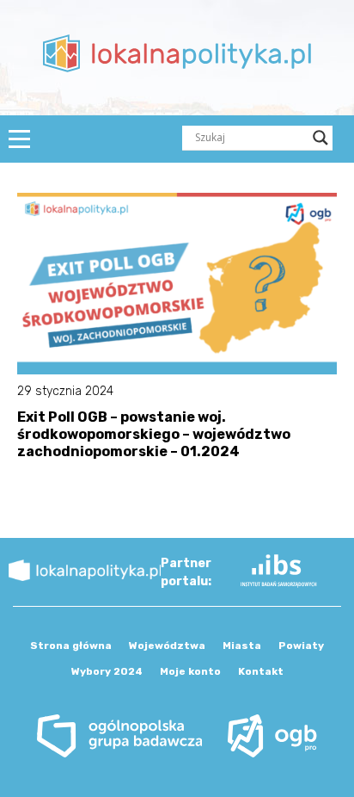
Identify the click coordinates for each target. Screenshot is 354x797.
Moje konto (190, 671)
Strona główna (71, 645)
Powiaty (301, 645)
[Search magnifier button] (320, 138)
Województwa (167, 645)
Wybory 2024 (107, 671)
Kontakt (261, 671)
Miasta (242, 645)
